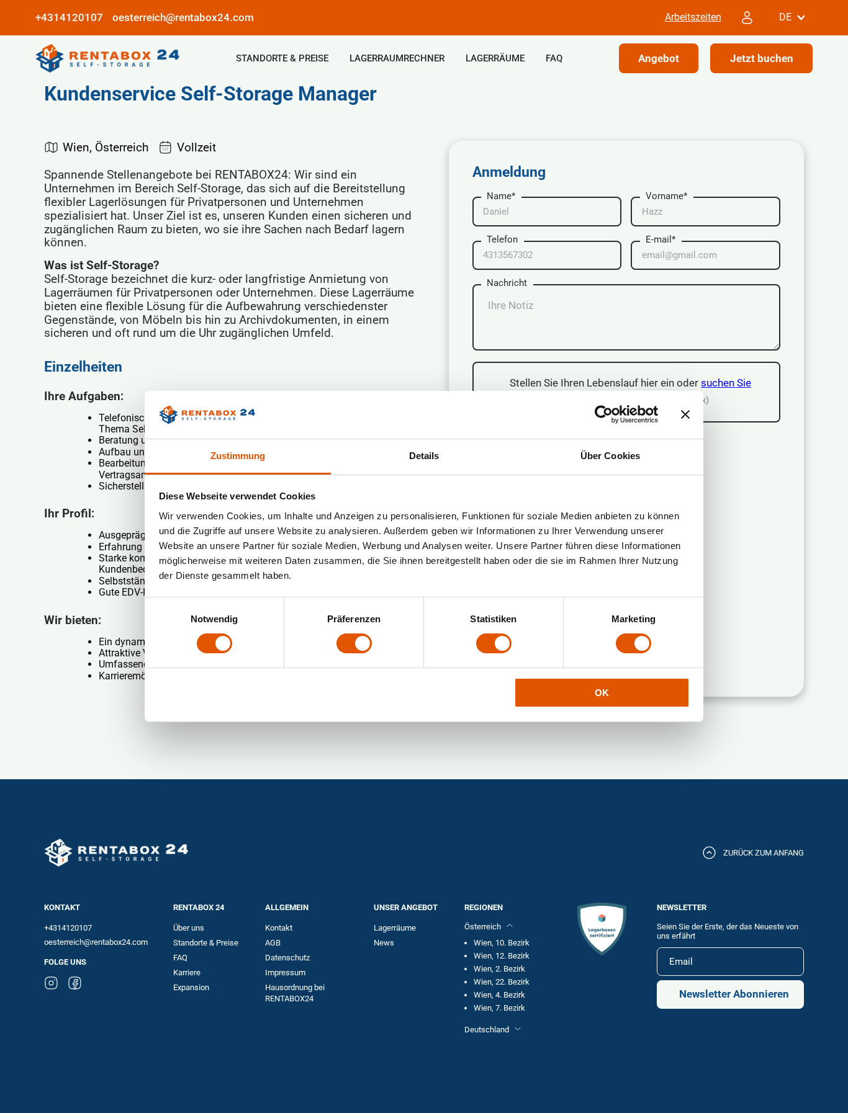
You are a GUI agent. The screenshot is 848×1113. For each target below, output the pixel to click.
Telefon (502, 240)
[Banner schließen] (685, 414)
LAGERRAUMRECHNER (397, 58)
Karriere (187, 972)
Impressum (285, 972)
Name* (501, 196)
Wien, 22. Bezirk (502, 981)
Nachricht (507, 283)
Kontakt (278, 927)
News (384, 942)
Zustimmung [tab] (238, 455)
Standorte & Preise (282, 58)
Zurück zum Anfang (763, 852)
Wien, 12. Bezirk (502, 955)
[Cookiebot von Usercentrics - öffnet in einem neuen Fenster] (603, 414)
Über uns (188, 927)
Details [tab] (424, 455)
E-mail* (660, 240)
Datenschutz (287, 957)
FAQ (554, 58)
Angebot (658, 57)
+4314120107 (68, 927)
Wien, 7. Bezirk (499, 1007)
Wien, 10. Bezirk (502, 942)
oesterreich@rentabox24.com (183, 18)
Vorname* (666, 196)
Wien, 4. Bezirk (499, 994)
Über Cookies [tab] (610, 455)
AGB (273, 942)
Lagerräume (495, 58)
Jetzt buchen (761, 57)
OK (602, 692)
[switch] (354, 643)
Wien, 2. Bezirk (499, 968)
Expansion (191, 987)
